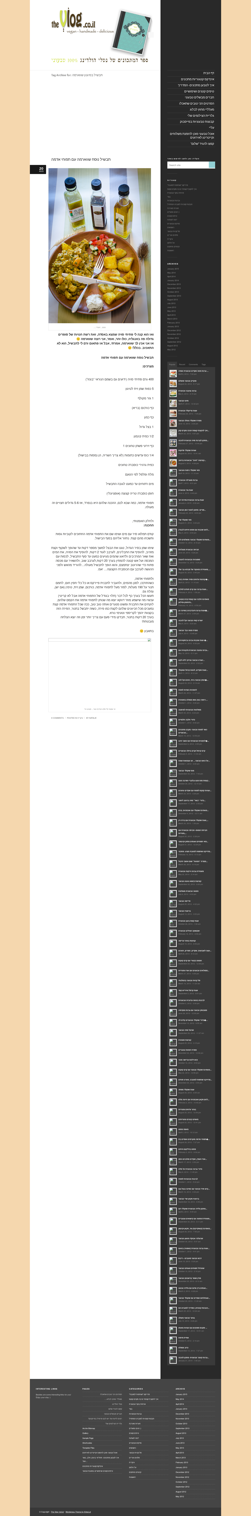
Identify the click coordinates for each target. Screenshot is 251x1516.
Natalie (92, 717)
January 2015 (173, 268)
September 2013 (174, 295)
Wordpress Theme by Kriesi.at (78, 1511)
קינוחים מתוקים (173, 246)
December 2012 (174, 330)
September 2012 (174, 341)
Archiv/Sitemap (88, 1428)
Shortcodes (87, 1442)
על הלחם (171, 242)
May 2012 (171, 349)
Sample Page (87, 1438)
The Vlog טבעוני (57, 1511)
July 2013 (171, 303)
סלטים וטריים (172, 235)
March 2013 (172, 318)
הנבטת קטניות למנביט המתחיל (179, 204)
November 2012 (174, 334)
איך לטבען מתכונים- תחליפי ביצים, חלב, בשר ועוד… (100, 1459)
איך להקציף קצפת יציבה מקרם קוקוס (182, 189)
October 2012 (173, 338)
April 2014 (171, 276)
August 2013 (172, 299)
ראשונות (170, 250)
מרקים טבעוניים (173, 223)
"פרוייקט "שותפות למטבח (177, 185)
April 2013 (171, 314)
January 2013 (173, 326)
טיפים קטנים (172, 215)
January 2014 (173, 280)
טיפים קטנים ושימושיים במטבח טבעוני (97, 1470)
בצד (169, 196)
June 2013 (171, 307)
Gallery (85, 1433)
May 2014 (171, 272)
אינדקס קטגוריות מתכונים (92, 1466)
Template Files (88, 1447)
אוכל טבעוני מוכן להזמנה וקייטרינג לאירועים (99, 1452)
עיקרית (80, 717)
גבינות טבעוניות (173, 200)
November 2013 (174, 288)
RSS (151, 35)
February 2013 (173, 322)
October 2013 (173, 291)
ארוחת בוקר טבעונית (175, 192)
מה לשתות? (172, 219)
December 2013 (174, 284)
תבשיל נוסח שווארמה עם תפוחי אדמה (81, 159)
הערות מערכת (173, 208)
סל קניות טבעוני (173, 231)
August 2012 (172, 345)
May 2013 (171, 311)
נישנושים (170, 227)
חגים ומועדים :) (173, 211)
